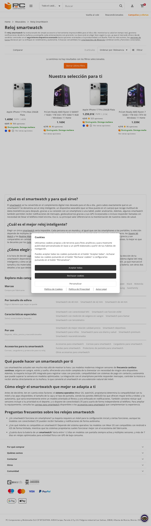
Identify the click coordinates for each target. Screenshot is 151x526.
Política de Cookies (53, 289)
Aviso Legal (101, 289)
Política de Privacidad (79, 289)
